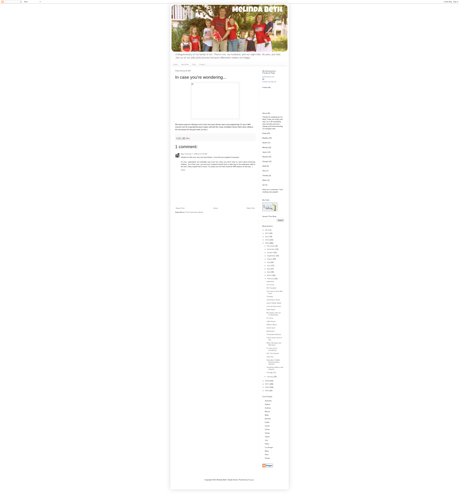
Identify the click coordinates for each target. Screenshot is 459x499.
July (268, 262)
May (269, 269)
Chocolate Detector (274, 334)
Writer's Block (272, 325)
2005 (267, 391)
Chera (267, 429)
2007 (267, 384)
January (270, 377)
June (269, 265)
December (271, 246)
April (269, 272)
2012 (267, 233)
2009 (267, 243)
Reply (183, 170)
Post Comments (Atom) (194, 212)
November (271, 249)
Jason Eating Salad (274, 303)
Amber (267, 404)
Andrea (268, 408)
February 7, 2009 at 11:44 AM (196, 154)
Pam (266, 454)
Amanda (268, 401)
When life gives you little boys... (274, 344)
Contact (202, 64)
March (269, 275)
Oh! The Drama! (273, 353)
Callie (267, 422)
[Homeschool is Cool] (263, 79)
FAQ (194, 64)
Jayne (267, 437)
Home (175, 64)
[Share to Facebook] (184, 138)
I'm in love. (271, 285)
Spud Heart (271, 309)
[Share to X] (181, 138)
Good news (271, 328)
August (270, 259)
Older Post (251, 208)
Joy (182, 154)
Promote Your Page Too (269, 81)
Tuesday (270, 296)
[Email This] (177, 138)
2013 (267, 230)
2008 (267, 381)
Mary (267, 451)
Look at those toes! (274, 306)
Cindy (267, 433)
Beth (267, 415)
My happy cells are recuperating (274, 314)
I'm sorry (270, 318)
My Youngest (271, 288)
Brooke (268, 419)
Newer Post (180, 208)
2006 (267, 387)
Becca (267, 411)
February (270, 279)
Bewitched (270, 331)
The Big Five (271, 372)
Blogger (251, 480)
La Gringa (269, 447)
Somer (267, 458)
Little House (271, 321)
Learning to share (273, 300)
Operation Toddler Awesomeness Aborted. (273, 362)
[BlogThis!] (179, 138)
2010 (267, 240)
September (271, 256)
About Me (185, 64)
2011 (267, 237)
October (270, 252)
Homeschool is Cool (268, 76)
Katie (267, 444)
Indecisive (270, 281)
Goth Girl (270, 357)
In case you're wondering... (272, 349)
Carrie (267, 426)
